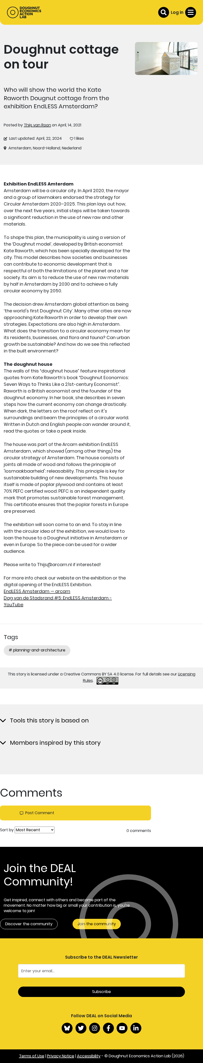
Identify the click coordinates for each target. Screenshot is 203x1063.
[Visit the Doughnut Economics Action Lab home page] (24, 12)
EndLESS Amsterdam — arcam (37, 591)
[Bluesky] (67, 1028)
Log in (177, 12)
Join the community (96, 924)
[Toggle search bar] (163, 12)
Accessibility (89, 1056)
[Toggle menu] (190, 12)
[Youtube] (122, 1028)
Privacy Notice (60, 1056)
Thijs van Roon (37, 125)
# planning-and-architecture (37, 650)
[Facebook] (108, 1028)
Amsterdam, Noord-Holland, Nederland (44, 148)
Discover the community (28, 924)
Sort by (7, 830)
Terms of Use (31, 1056)
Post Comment (39, 813)
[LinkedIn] (135, 1028)
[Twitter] (81, 1028)
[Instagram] (94, 1028)
